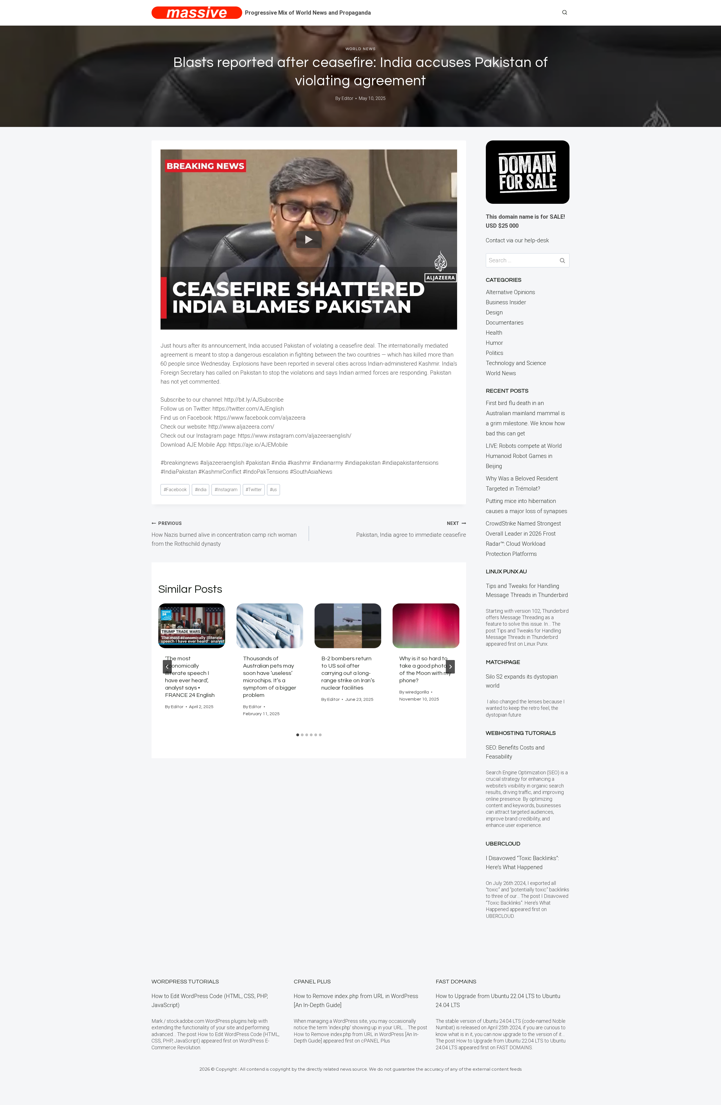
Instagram (226, 489)
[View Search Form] (564, 12)
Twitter (254, 489)
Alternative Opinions (510, 292)
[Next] (450, 667)
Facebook (175, 489)
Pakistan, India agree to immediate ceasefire (411, 529)
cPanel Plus (312, 982)
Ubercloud (503, 844)
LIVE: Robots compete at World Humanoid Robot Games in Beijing (524, 455)
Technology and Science (516, 363)
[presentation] (191, 625)
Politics (494, 353)
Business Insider (506, 302)
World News (361, 49)
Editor (347, 98)
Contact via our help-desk (517, 240)
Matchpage (503, 662)
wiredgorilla (417, 692)
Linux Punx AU (506, 571)
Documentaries (505, 322)
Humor (494, 342)
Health (494, 332)
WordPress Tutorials (185, 982)
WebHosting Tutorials (521, 733)
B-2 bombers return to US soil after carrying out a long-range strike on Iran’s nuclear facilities (348, 673)
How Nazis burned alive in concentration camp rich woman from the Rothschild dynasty (224, 534)
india (200, 489)
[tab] (297, 734)
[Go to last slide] (167, 667)
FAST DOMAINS (456, 982)
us (273, 489)
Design (494, 312)
